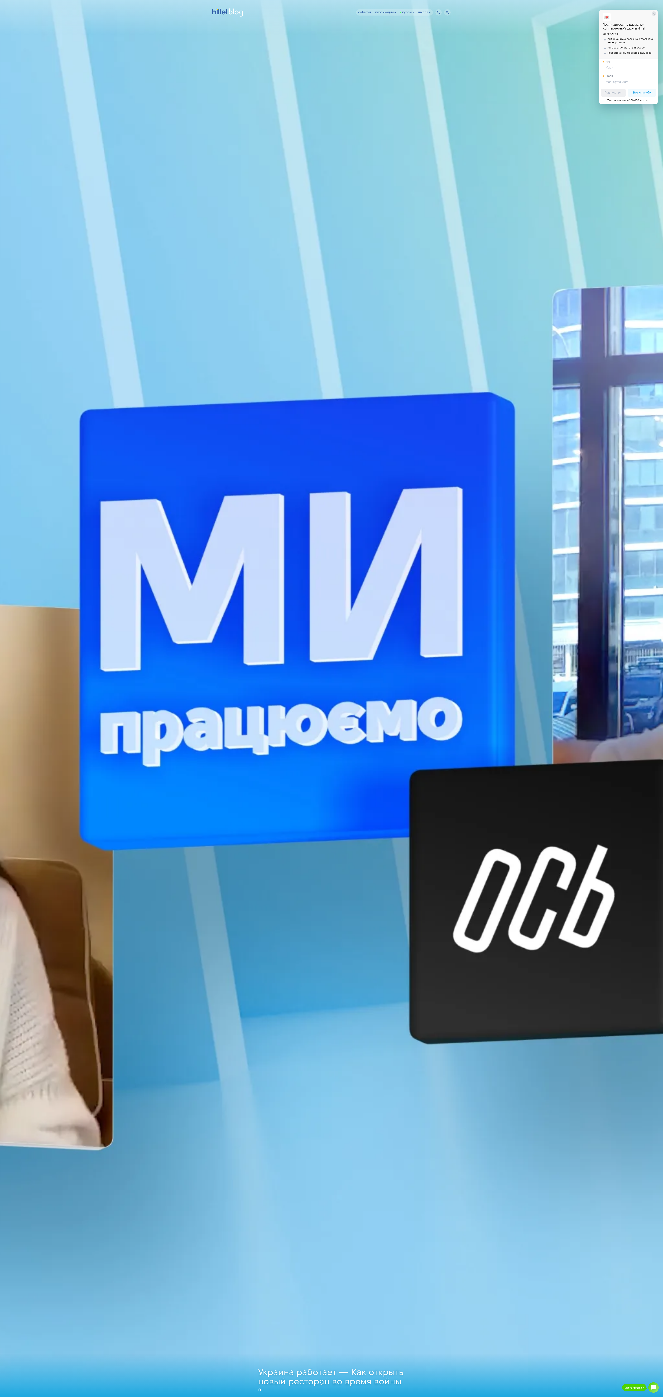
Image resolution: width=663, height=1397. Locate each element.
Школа (423, 12)
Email (609, 76)
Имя (608, 62)
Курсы (407, 12)
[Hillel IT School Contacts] (438, 12)
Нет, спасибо (642, 92)
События (364, 12)
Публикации (384, 12)
